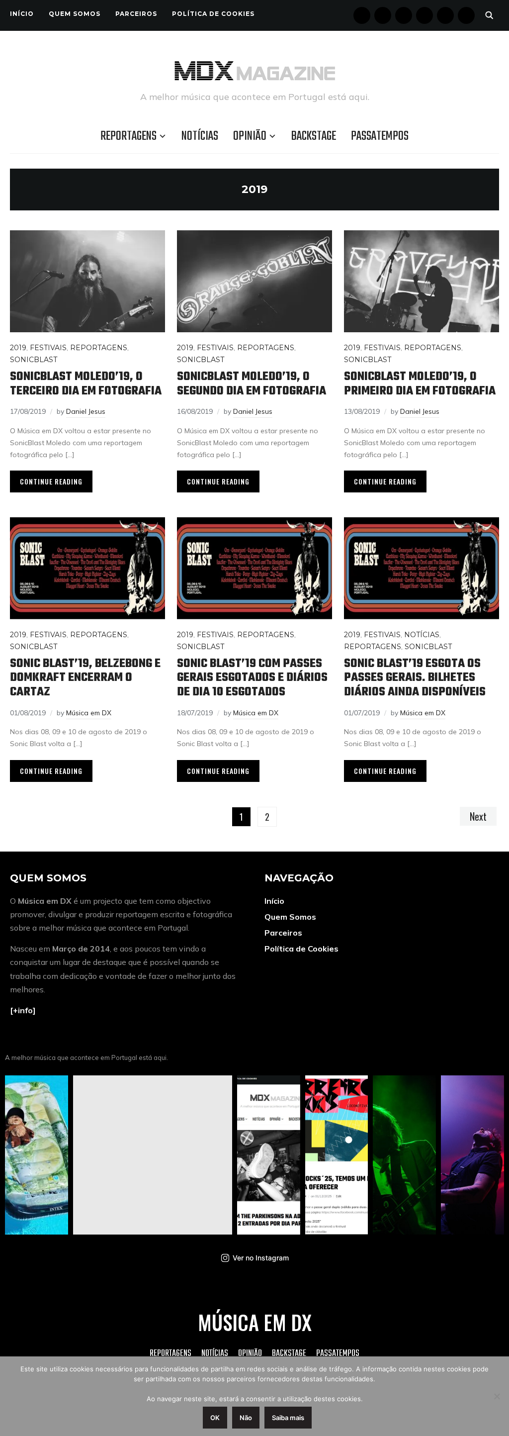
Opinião (249, 136)
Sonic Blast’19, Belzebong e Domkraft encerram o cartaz (85, 678)
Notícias (199, 136)
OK (215, 1418)
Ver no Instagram (261, 1257)
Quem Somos (74, 13)
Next (478, 816)
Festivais (48, 347)
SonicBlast (33, 359)
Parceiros (136, 13)
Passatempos (380, 136)
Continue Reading (51, 481)
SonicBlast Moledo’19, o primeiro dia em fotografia (420, 384)
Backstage (313, 136)
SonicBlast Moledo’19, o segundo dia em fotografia (251, 384)
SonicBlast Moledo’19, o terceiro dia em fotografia (86, 384)
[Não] (497, 1396)
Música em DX (88, 712)
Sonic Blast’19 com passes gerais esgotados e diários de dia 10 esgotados (252, 678)
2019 (18, 347)
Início (22, 13)
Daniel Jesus (85, 411)
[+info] (23, 1010)
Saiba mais (288, 1418)
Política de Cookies (213, 13)
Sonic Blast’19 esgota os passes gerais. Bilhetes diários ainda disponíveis (415, 678)
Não (246, 1418)
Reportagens (128, 136)
